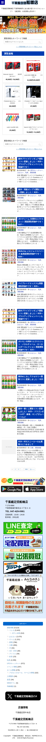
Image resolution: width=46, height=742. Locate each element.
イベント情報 (12, 667)
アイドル (12, 654)
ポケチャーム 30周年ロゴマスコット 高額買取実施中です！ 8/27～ (31, 222)
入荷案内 (10, 676)
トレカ (11, 630)
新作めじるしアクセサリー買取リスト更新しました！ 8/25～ (30, 379)
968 (26, 469)
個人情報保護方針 (32, 730)
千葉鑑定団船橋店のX (25, 696)
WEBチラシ (11, 683)
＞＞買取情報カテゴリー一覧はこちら (29, 47)
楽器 (8, 680)
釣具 (11, 656)
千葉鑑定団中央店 (23, 712)
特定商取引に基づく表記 (16, 730)
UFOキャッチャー (36, 170)
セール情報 (11, 670)
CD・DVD (13, 651)
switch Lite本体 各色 (12, 127)
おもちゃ (20, 172)
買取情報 (33, 172)
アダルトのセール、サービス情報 (21, 673)
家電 (11, 642)
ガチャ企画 (16, 633)
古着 (31, 448)
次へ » (32, 469)
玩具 (26, 172)
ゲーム (11, 639)
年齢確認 (10, 686)
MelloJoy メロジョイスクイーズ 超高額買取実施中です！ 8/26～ (31, 254)
